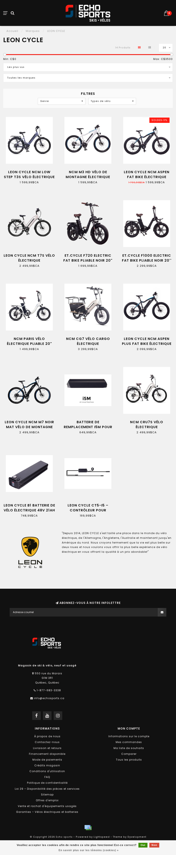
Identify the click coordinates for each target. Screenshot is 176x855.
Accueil (12, 31)
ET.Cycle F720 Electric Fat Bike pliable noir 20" (87, 258)
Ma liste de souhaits (129, 748)
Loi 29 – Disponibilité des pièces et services (47, 789)
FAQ (47, 777)
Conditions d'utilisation (47, 771)
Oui (143, 845)
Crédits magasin (47, 765)
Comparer (129, 754)
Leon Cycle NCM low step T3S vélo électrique (29, 174)
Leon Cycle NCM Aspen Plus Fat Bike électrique (146, 341)
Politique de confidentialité (47, 783)
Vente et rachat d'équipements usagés (47, 806)
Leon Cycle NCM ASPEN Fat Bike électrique (146, 174)
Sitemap (47, 794)
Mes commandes (129, 742)
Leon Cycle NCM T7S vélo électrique (29, 258)
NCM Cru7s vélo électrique (146, 424)
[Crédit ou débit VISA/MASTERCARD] (88, 827)
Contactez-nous (47, 742)
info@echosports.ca (49, 698)
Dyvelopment (136, 837)
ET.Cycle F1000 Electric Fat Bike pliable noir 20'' (146, 258)
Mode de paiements (47, 759)
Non (154, 845)
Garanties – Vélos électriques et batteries (47, 812)
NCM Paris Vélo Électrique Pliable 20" (29, 341)
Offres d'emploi (47, 800)
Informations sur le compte (128, 736)
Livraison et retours (47, 748)
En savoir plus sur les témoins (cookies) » (89, 850)
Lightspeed (102, 837)
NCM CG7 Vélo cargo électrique (88, 341)
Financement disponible (47, 754)
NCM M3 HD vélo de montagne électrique (88, 174)
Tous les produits (129, 759)
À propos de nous (47, 736)
